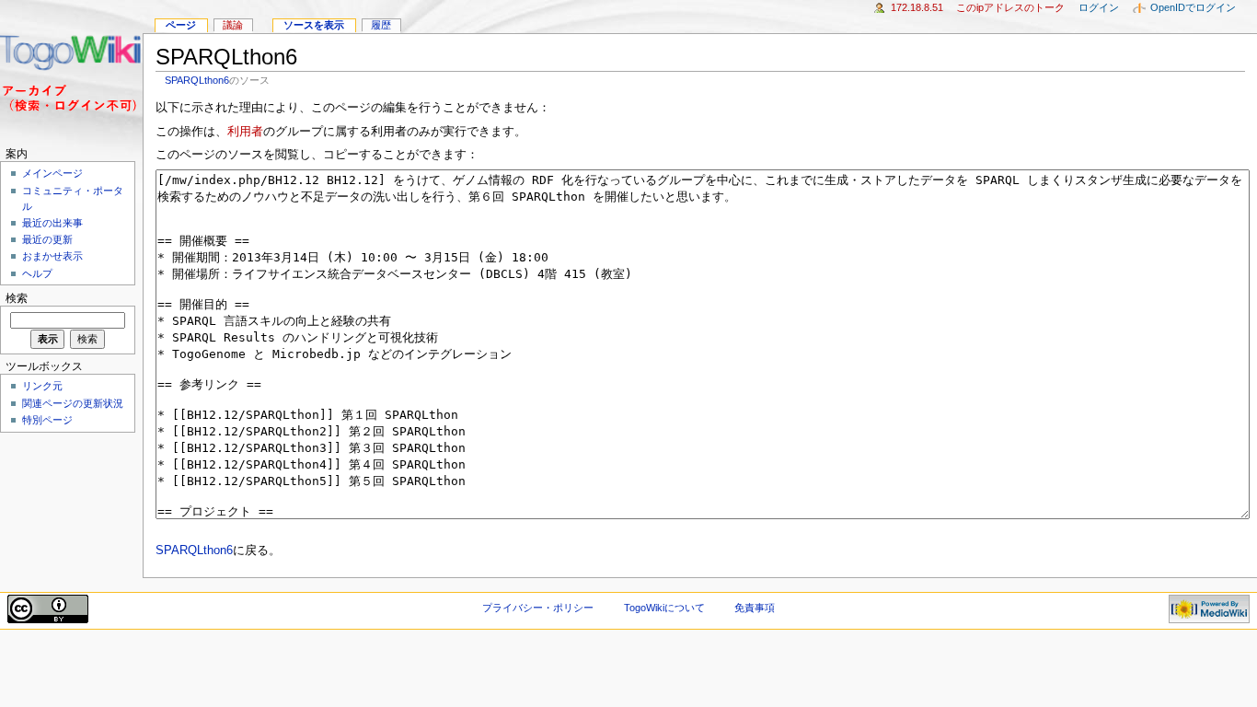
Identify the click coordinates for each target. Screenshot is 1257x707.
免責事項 (754, 607)
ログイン (1098, 7)
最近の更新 (47, 239)
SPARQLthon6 (197, 80)
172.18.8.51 (917, 7)
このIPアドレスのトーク (1010, 7)
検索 (17, 298)
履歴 (381, 24)
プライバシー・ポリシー (538, 607)
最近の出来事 (52, 222)
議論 (233, 24)
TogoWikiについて (664, 607)
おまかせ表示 (52, 255)
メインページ (52, 173)
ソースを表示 (313, 24)
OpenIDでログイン (1193, 7)
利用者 (245, 131)
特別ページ (47, 419)
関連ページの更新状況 (72, 403)
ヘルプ (37, 273)
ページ (181, 24)
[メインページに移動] (71, 71)
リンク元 (42, 385)
